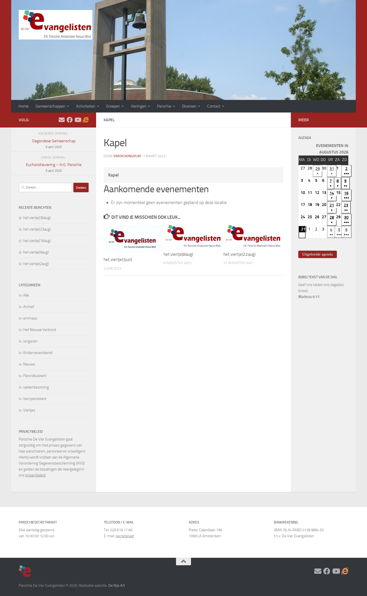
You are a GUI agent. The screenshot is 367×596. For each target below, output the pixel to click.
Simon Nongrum (127, 156)
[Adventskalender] (86, 120)
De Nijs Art (116, 585)
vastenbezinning (36, 387)
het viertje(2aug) (36, 264)
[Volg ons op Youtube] (78, 120)
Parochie (164, 106)
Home (23, 106)
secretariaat (125, 536)
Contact (213, 106)
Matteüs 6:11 (309, 296)
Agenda (304, 138)
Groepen (113, 106)
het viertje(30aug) (37, 218)
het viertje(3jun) (118, 259)
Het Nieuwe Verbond (39, 330)
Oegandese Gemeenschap (53, 143)
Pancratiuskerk (34, 376)
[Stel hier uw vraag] (62, 120)
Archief (28, 306)
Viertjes (29, 410)
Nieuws (29, 364)
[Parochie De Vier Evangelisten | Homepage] (55, 25)
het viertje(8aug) (178, 254)
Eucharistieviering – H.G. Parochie (54, 167)
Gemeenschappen (50, 106)
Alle (26, 295)
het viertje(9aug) (36, 252)
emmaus (30, 318)
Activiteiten (85, 106)
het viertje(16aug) (37, 240)
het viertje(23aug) (37, 229)
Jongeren (30, 341)
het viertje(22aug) (239, 254)
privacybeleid (35, 475)
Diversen (189, 106)
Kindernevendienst (38, 352)
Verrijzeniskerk (34, 398)
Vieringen (138, 106)
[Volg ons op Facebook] (70, 120)
